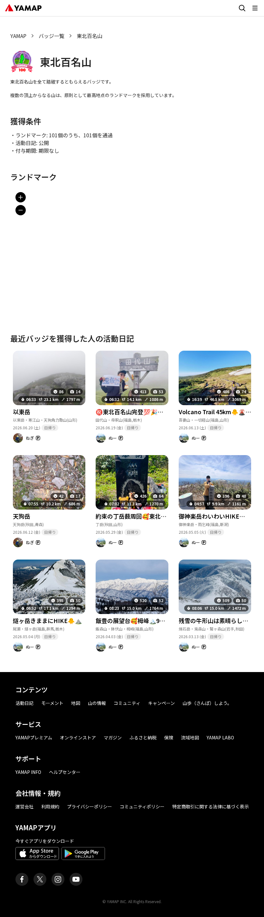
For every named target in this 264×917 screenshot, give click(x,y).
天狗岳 (21, 516)
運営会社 (24, 806)
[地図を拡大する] (20, 197)
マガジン (113, 737)
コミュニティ (127, 703)
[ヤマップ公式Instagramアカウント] (58, 879)
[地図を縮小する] (20, 210)
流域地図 (190, 737)
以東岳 (21, 411)
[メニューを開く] (255, 8)
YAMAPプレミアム (33, 737)
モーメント (52, 703)
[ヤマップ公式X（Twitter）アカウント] (39, 879)
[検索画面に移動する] (242, 8)
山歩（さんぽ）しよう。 (207, 703)
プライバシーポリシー (89, 806)
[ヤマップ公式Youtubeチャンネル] (76, 879)
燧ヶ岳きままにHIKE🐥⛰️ (47, 620)
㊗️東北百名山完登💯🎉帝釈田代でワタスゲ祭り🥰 (162, 411)
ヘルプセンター (64, 772)
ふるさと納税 (142, 737)
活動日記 (24, 703)
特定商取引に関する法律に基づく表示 (210, 806)
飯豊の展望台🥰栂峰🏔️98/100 (135, 620)
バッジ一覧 (51, 36)
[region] (132, 251)
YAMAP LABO (220, 737)
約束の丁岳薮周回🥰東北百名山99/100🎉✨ (153, 516)
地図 (75, 703)
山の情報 (97, 703)
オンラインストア (78, 737)
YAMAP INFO (28, 772)
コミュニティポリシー (142, 806)
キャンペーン (161, 703)
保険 (168, 737)
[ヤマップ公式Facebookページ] (21, 879)
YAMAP (18, 36)
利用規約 (50, 806)
